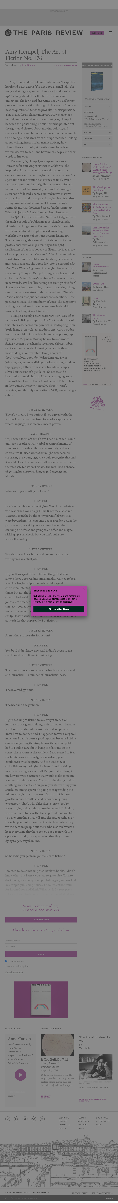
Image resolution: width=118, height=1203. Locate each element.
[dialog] (59, 600)
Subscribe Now (59, 609)
